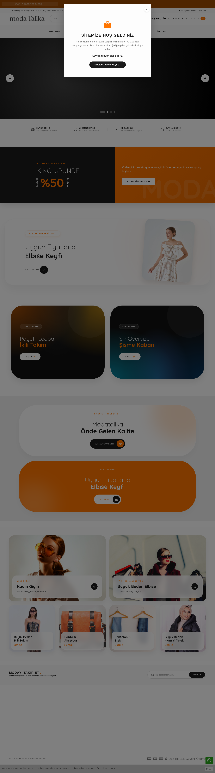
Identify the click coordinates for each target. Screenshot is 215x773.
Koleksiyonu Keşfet (107, 65)
